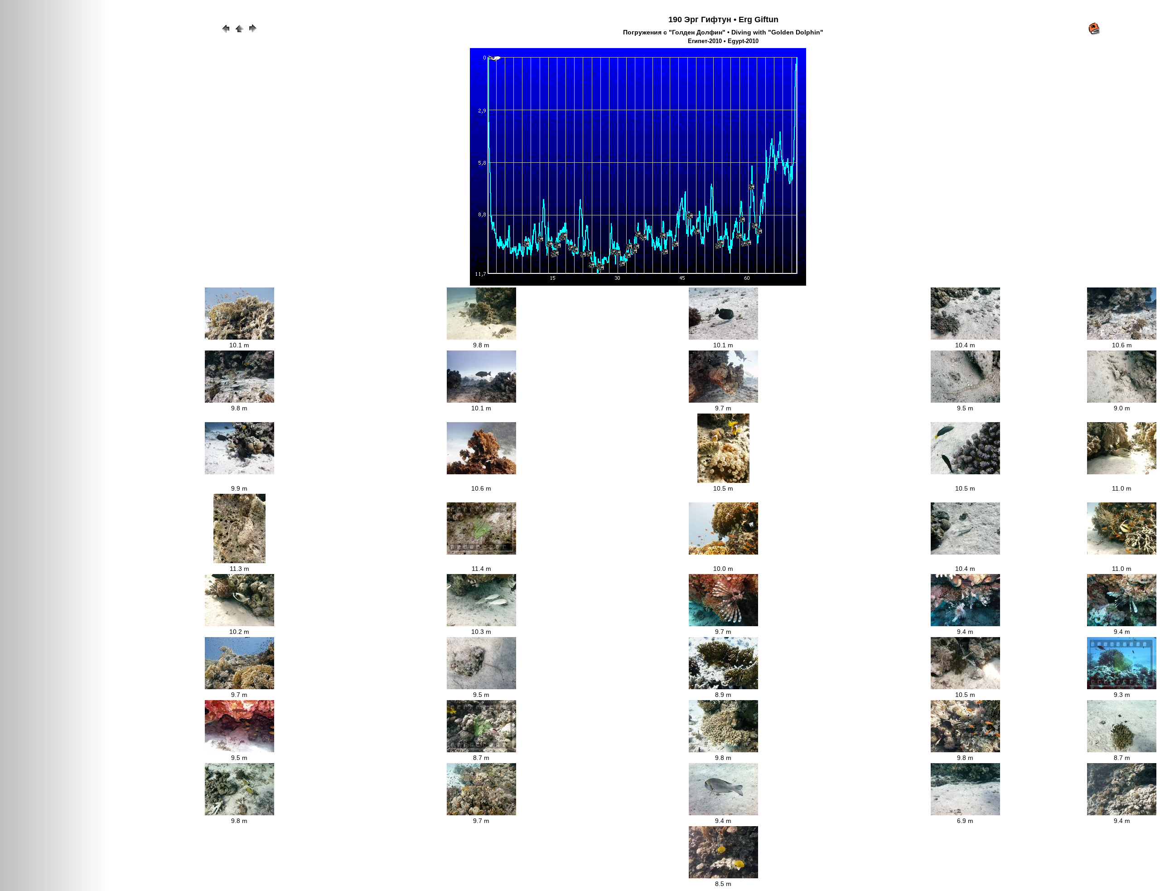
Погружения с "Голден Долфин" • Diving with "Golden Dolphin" (723, 32)
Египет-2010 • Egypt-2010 (723, 41)
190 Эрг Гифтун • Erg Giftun (723, 19)
